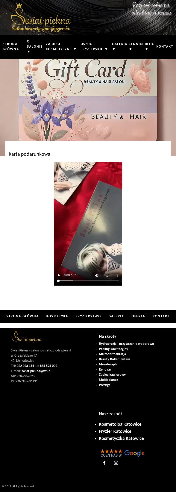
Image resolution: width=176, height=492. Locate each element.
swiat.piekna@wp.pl (36, 371)
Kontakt (164, 46)
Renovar (105, 369)
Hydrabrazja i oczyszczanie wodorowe (126, 344)
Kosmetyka (57, 316)
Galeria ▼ (119, 46)
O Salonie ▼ (35, 47)
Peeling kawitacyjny (113, 349)
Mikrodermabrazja (112, 354)
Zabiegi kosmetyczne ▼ (61, 46)
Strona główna (11, 46)
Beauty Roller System (114, 359)
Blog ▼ (150, 46)
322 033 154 (25, 366)
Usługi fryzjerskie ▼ (94, 46)
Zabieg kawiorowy (112, 375)
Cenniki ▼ (136, 46)
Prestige (105, 385)
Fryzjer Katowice (115, 431)
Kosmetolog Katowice (120, 424)
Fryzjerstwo (88, 316)
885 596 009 (48, 366)
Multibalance (108, 380)
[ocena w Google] (122, 456)
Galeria (116, 316)
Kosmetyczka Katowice (121, 438)
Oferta (138, 316)
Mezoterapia (108, 364)
